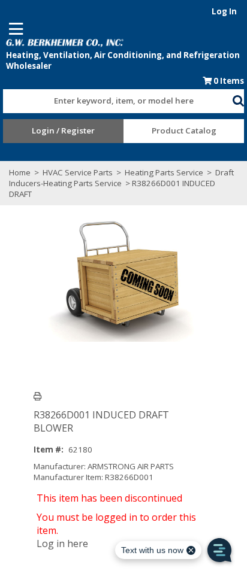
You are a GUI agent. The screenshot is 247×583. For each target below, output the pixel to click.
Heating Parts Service (164, 172)
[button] (238, 99)
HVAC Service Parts (78, 172)
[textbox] (111, 101)
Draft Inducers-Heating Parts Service (121, 178)
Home (20, 172)
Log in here (62, 543)
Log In (224, 11)
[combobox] (117, 98)
